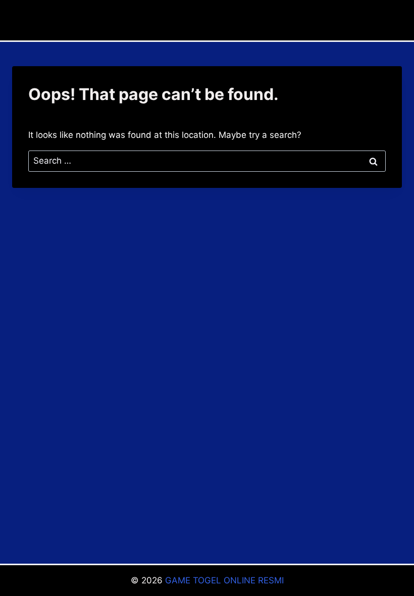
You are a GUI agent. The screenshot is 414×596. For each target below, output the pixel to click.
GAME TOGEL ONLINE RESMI (224, 580)
